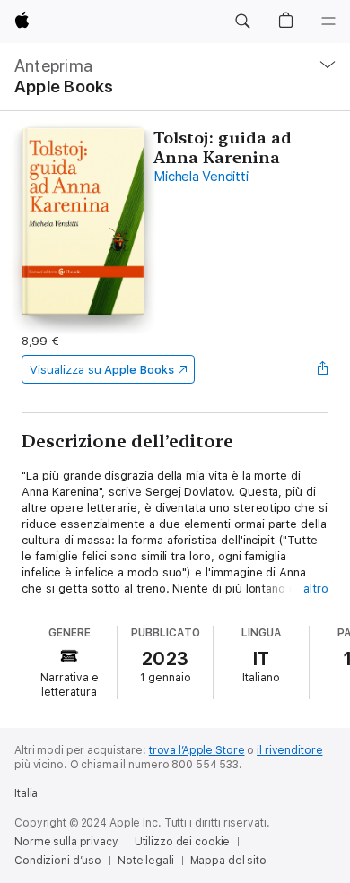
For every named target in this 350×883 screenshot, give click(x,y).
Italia (26, 793)
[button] (242, 21)
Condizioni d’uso (57, 860)
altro (315, 588)
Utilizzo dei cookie (183, 841)
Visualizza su (101, 370)
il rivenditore (289, 750)
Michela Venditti (200, 177)
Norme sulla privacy (66, 841)
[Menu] (328, 21)
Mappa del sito (228, 860)
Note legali (146, 860)
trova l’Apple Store (197, 750)
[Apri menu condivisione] (323, 369)
